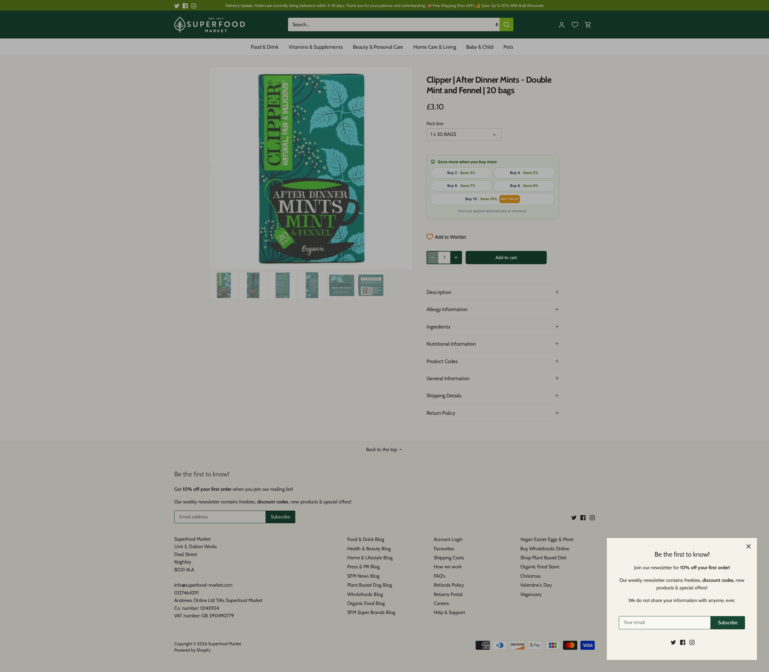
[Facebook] (682, 642)
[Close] (748, 546)
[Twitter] (673, 642)
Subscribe (727, 622)
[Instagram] (692, 642)
